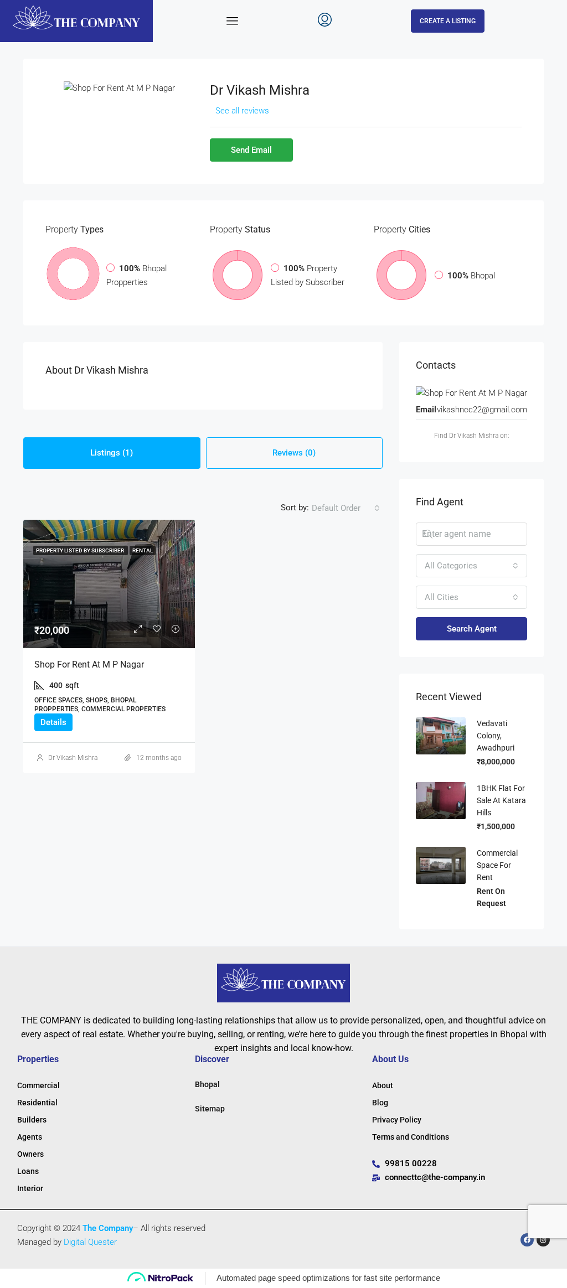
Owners (30, 1154)
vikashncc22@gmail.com (482, 410)
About (382, 1085)
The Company (108, 1228)
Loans (28, 1171)
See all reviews (242, 111)
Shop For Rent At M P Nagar (89, 664)
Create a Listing (448, 21)
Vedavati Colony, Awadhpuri (495, 735)
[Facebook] (527, 1239)
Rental (142, 550)
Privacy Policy (396, 1119)
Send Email (251, 150)
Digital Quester (90, 1242)
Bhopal (207, 1084)
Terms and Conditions (410, 1136)
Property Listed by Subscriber (80, 550)
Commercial (38, 1085)
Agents (29, 1136)
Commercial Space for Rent (497, 865)
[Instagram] (543, 1239)
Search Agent (472, 629)
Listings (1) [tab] (111, 453)
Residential (37, 1102)
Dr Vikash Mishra (72, 758)
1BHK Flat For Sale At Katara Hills (501, 800)
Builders (32, 1119)
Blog (380, 1102)
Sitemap (210, 1108)
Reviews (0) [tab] (294, 453)
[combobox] (346, 508)
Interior (30, 1188)
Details (53, 722)
